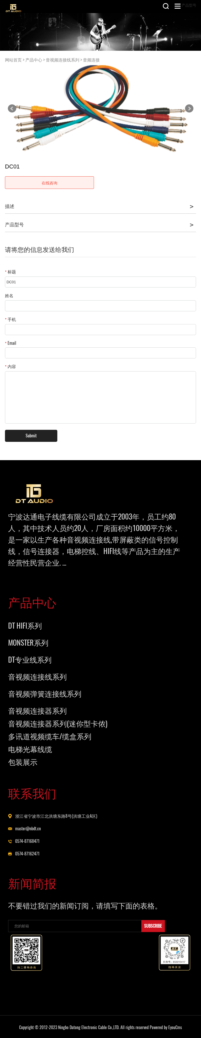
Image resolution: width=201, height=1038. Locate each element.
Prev (12, 108)
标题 (10, 271)
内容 (10, 366)
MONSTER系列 (28, 642)
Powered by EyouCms (165, 1027)
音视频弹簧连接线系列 (44, 693)
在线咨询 (49, 182)
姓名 (9, 295)
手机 (10, 319)
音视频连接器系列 (37, 710)
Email (10, 343)
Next (189, 108)
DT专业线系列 (30, 659)
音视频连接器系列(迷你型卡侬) (57, 723)
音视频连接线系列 (62, 60)
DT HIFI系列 (25, 625)
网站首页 (13, 60)
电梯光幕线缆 (30, 749)
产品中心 (33, 60)
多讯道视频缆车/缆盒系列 (49, 736)
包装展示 (22, 762)
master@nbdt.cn (28, 828)
